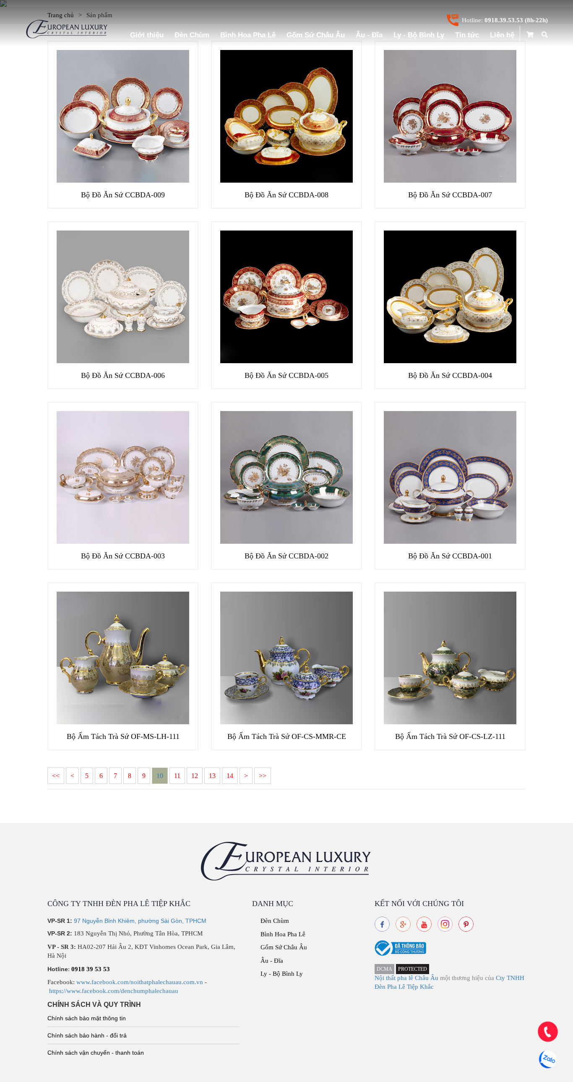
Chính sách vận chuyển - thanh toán (95, 1052)
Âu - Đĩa (369, 35)
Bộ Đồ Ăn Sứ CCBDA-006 (123, 375)
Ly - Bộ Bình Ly (418, 35)
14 (230, 775)
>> (262, 775)
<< (56, 775)
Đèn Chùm (192, 35)
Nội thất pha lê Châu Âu (406, 978)
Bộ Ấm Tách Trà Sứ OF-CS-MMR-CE (286, 736)
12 (194, 775)
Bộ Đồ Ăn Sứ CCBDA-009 (123, 195)
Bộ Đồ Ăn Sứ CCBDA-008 (286, 195)
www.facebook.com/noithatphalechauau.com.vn (139, 982)
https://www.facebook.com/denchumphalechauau (113, 991)
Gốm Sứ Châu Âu (315, 35)
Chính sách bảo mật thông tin (86, 1018)
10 (159, 775)
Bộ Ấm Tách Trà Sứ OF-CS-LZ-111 (450, 736)
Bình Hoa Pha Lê (248, 35)
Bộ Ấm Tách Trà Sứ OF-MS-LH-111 (123, 736)
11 (177, 775)
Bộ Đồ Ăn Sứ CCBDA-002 (286, 556)
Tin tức (467, 35)
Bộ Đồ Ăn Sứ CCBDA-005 (286, 375)
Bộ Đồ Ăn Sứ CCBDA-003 (123, 556)
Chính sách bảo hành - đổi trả (87, 1035)
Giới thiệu (147, 35)
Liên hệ (502, 35)
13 (212, 775)
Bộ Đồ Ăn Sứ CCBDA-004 (450, 375)
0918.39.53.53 (503, 20)
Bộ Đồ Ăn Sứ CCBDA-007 (450, 195)
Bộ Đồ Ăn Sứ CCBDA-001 (450, 556)
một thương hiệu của (468, 978)
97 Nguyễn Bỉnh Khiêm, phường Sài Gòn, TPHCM (140, 920)
